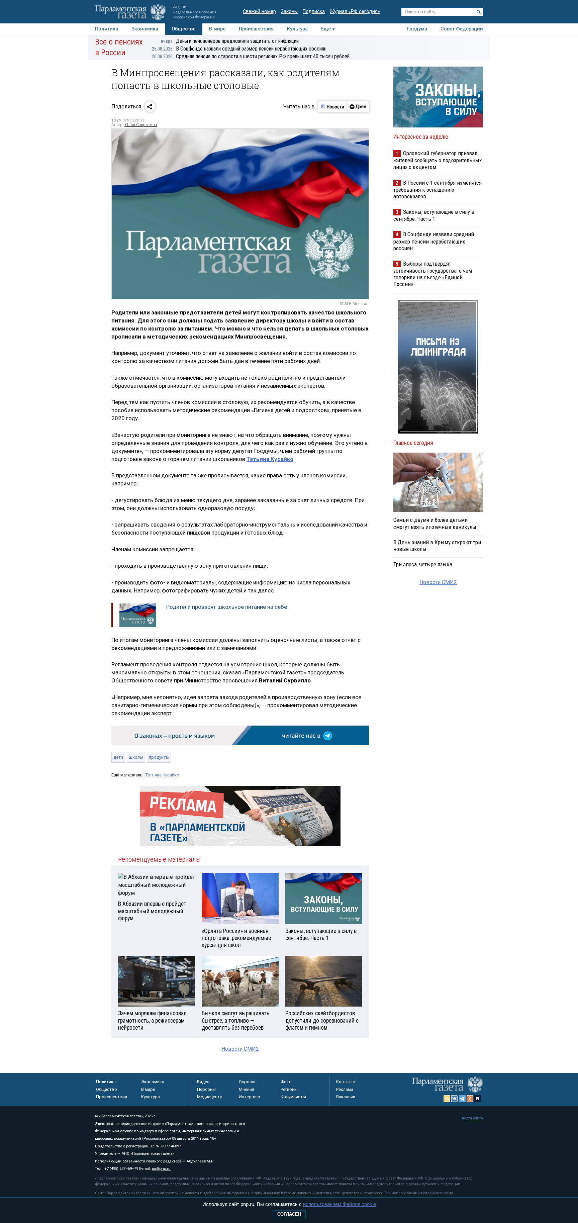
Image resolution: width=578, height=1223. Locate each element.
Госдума (417, 29)
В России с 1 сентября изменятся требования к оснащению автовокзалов (437, 189)
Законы (289, 11)
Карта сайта (472, 1118)
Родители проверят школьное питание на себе (226, 606)
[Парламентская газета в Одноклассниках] (470, 1098)
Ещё (326, 29)
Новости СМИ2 (240, 1049)
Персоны (206, 1089)
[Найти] (478, 12)
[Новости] (332, 106)
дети (118, 757)
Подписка (314, 11)
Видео (203, 1081)
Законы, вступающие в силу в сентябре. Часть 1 (433, 215)
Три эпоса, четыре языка (422, 564)
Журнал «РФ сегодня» (355, 11)
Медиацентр (209, 1096)
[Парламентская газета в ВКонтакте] (454, 1098)
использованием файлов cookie (339, 1204)
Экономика (144, 29)
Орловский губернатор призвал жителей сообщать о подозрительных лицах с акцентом (437, 160)
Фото (286, 1081)
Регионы (289, 1089)
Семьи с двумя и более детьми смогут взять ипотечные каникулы (434, 523)
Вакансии (345, 1096)
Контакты (346, 1081)
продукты (159, 757)
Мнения (246, 1089)
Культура (297, 29)
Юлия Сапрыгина (140, 124)
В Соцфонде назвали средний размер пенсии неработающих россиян (239, 48)
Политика (106, 29)
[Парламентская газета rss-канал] (447, 1098)
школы (136, 757)
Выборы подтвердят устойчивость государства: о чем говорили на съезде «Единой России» (432, 273)
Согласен (289, 1214)
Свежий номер (259, 11)
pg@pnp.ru (161, 1168)
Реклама (344, 1089)
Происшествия (256, 29)
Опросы (247, 1081)
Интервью (249, 1096)
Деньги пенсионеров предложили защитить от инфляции (230, 41)
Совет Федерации (462, 29)
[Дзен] (358, 106)
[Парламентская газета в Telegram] (462, 1098)
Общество (184, 29)
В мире (217, 29)
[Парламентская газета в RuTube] (477, 1098)
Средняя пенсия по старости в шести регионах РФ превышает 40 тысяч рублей (251, 56)
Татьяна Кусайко (270, 459)
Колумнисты (293, 1096)
